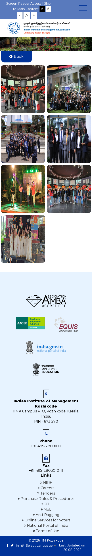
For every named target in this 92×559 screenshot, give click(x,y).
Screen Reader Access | (25, 4)
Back (18, 56)
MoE (47, 509)
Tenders (47, 493)
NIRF (47, 482)
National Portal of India (47, 525)
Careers (47, 488)
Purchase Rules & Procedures (47, 499)
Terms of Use (47, 531)
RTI (47, 504)
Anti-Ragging (47, 515)
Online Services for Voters (47, 520)
